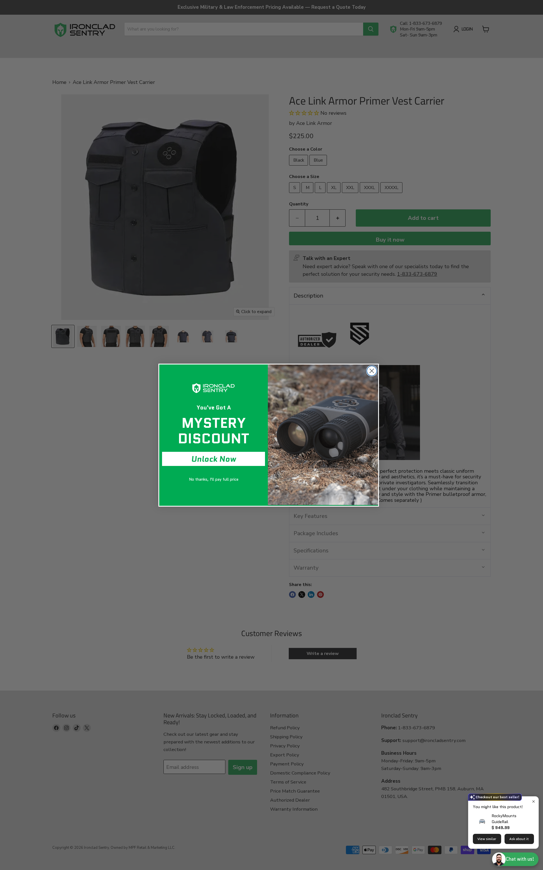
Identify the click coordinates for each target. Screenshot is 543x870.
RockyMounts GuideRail (504, 819)
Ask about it (519, 838)
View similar (486, 838)
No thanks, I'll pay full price (213, 479)
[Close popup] (533, 801)
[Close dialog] (372, 371)
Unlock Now (213, 459)
